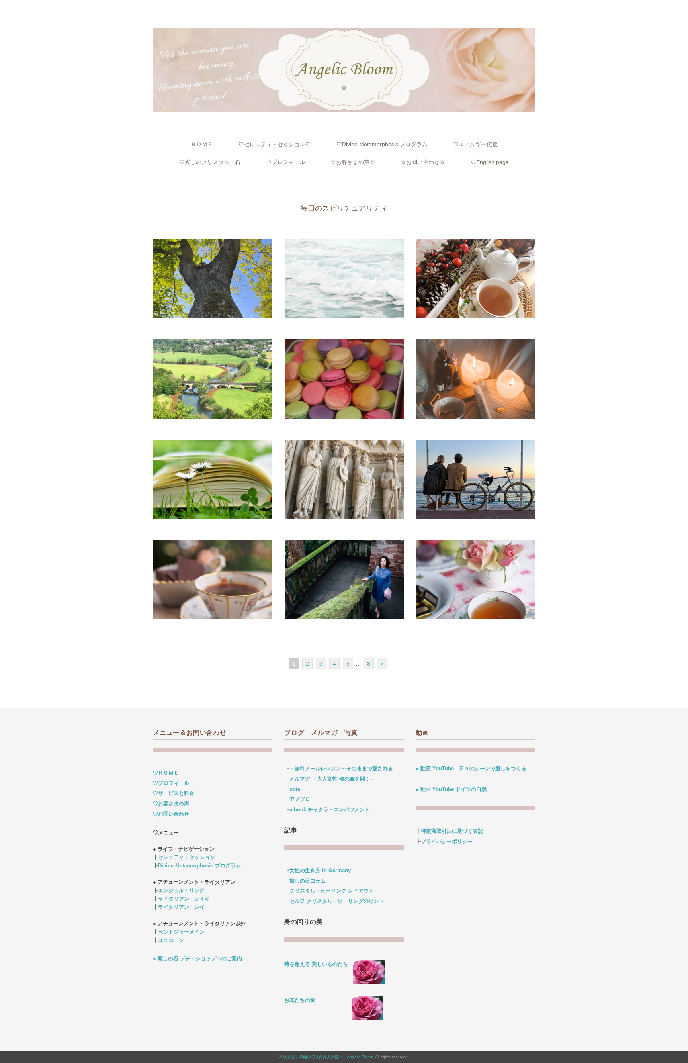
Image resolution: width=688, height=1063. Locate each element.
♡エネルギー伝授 (475, 144)
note (294, 789)
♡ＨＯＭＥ (166, 773)
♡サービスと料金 (173, 793)
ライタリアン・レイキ (184, 899)
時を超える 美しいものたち (318, 964)
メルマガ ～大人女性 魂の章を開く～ (332, 779)
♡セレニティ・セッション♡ (274, 144)
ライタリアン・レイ (181, 907)
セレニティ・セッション (186, 857)
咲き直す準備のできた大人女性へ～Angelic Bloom (328, 1057)
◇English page (490, 162)
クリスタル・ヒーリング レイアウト (331, 891)
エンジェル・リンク (181, 890)
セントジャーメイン (181, 932)
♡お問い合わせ (171, 814)
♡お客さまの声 (171, 804)
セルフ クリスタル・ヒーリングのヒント (336, 901)
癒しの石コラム (307, 881)
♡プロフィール (171, 783)
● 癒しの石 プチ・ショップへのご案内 (197, 958)
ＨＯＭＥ (202, 144)
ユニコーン (171, 940)
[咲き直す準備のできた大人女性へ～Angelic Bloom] (344, 33)
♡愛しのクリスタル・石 (209, 162)
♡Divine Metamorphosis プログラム (382, 144)
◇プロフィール (285, 162)
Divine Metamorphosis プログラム (199, 866)
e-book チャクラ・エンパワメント (329, 809)
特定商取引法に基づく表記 (452, 831)
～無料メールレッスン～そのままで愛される (341, 768)
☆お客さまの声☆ (352, 162)
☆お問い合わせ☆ (423, 162)
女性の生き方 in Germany (320, 870)
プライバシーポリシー (447, 841)
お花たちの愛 (299, 1000)
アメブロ (299, 799)
